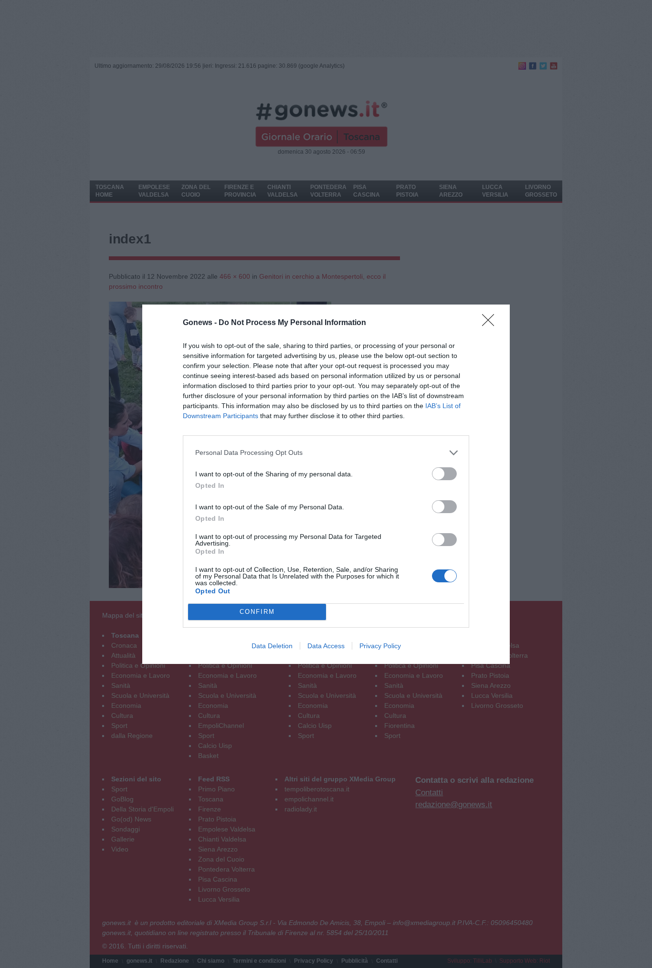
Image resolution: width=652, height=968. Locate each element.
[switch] (444, 473)
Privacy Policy (380, 646)
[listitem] (326, 453)
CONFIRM (257, 611)
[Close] (491, 323)
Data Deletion (272, 646)
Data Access (326, 646)
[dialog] (326, 484)
